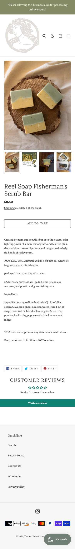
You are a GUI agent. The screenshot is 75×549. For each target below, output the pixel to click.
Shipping (9, 207)
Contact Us (14, 465)
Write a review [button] (37, 403)
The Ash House (31, 536)
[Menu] (68, 35)
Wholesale (14, 476)
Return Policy (16, 455)
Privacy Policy (16, 486)
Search (12, 445)
